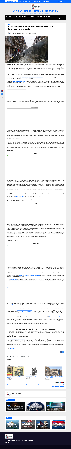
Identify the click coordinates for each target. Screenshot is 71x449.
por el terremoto (13, 304)
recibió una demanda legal (27, 311)
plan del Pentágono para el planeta (18, 81)
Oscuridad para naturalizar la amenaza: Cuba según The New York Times (15, 408)
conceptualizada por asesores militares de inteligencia (32, 77)
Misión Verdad (12, 348)
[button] (63, 17)
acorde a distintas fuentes (19, 196)
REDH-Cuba (15, 32)
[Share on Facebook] (61, 352)
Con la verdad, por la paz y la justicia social (35, 10)
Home (10, 16)
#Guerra (35, 33)
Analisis (10, 24)
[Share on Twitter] (63, 352)
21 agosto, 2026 (10, 426)
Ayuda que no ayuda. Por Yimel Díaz (31, 376)
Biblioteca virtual (10, 18)
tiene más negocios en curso (18, 281)
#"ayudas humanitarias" (22, 33)
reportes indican (14, 279)
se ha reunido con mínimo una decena (17, 339)
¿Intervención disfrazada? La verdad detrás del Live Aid (20, 384)
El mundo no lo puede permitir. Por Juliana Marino (27, 424)
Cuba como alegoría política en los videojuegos (55, 407)
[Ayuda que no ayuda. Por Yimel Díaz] (35, 371)
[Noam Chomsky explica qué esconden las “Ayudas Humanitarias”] (16, 371)
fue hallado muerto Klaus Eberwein (56, 316)
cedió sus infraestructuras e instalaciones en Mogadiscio (29, 275)
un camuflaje (17, 280)
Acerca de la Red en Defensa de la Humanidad (23, 16)
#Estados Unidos (31, 33)
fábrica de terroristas (15, 148)
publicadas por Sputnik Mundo (48, 140)
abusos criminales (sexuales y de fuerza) (24, 310)
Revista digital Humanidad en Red (43, 16)
